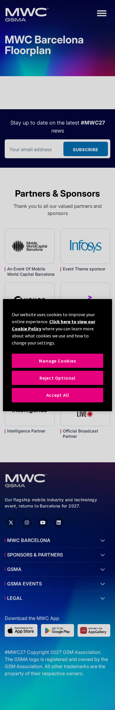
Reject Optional (57, 378)
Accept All (57, 395)
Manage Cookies (57, 360)
